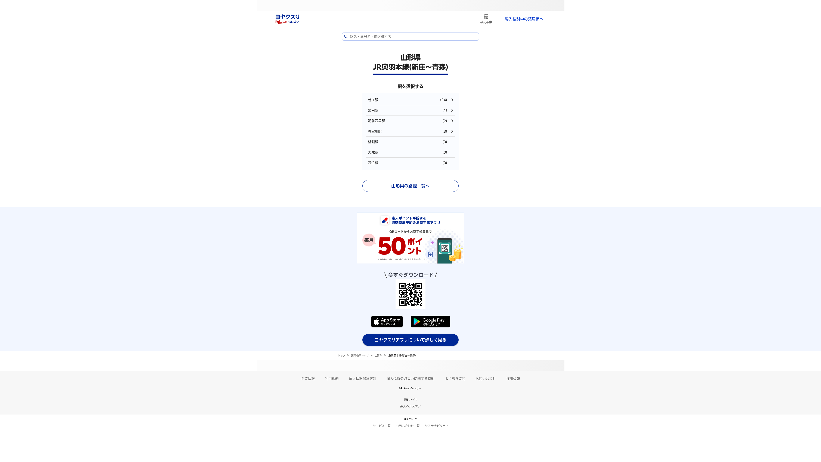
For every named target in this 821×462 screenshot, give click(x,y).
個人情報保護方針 (362, 378)
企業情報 (308, 378)
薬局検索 (486, 22)
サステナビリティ (436, 425)
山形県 (378, 355)
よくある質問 (455, 378)
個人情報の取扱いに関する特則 (410, 378)
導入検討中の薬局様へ (524, 19)
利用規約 (332, 378)
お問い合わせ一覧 (408, 425)
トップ (341, 355)
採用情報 (513, 378)
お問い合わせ (485, 378)
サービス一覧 (382, 425)
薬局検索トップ (360, 355)
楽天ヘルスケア (410, 406)
